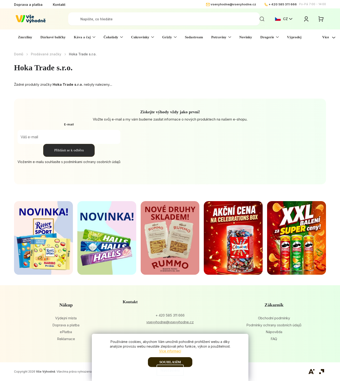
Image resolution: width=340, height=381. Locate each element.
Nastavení (170, 370)
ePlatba (66, 332)
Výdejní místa (66, 318)
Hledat (262, 18)
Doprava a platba (28, 5)
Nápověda (274, 332)
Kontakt (59, 5)
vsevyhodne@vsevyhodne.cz (233, 4)
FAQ (274, 339)
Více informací (170, 351)
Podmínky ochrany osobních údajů (273, 325)
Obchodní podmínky (274, 318)
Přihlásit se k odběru (69, 150)
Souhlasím (170, 362)
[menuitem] (25, 37)
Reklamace (66, 339)
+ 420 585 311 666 (282, 4)
